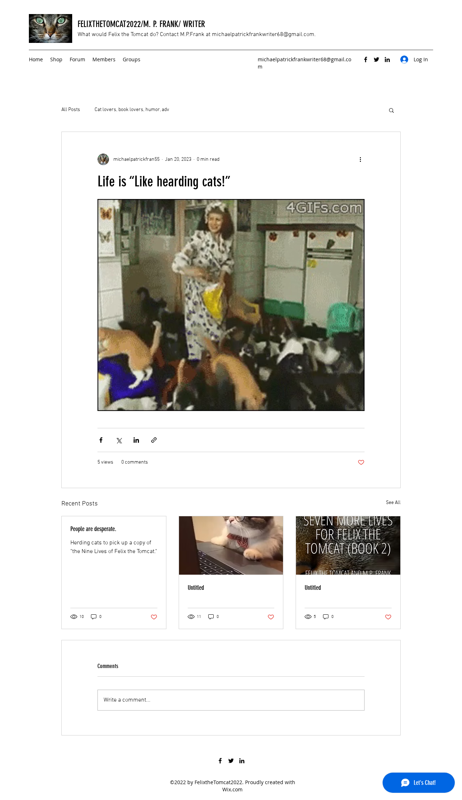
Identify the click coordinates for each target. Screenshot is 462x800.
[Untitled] (231, 545)
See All (393, 503)
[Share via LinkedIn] (136, 440)
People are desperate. (93, 529)
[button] (391, 110)
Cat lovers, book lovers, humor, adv (132, 110)
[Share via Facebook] (100, 440)
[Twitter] (376, 59)
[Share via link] (154, 440)
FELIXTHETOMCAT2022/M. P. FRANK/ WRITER (141, 24)
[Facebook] (365, 59)
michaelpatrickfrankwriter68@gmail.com (263, 34)
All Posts (70, 110)
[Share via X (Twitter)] (118, 440)
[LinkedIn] (387, 59)
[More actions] (360, 159)
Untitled (196, 588)
